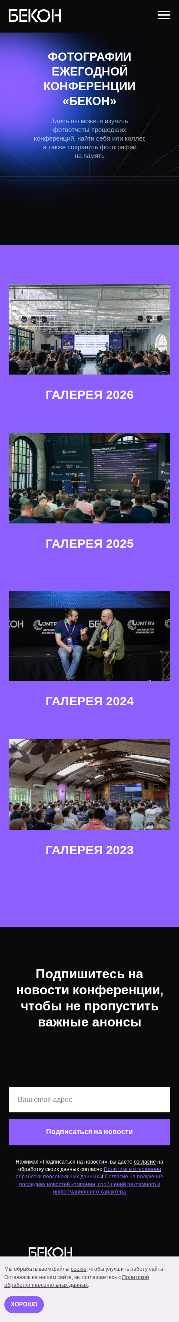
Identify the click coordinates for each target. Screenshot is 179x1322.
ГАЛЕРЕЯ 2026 (90, 394)
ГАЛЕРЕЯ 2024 (90, 701)
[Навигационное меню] (164, 15)
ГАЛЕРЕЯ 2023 (90, 850)
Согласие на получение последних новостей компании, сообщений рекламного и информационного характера (91, 1184)
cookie (78, 1269)
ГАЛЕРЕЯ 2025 (90, 543)
